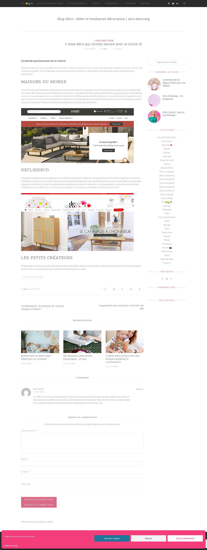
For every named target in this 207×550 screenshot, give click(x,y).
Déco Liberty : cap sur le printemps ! (173, 114)
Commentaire (29, 431)
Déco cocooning (166, 175)
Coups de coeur (167, 160)
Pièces (95, 3)
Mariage (167, 225)
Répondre (140, 389)
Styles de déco (76, 3)
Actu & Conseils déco (50, 3)
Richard (38, 389)
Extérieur (167, 206)
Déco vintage (167, 198)
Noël (167, 229)
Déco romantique (167, 187)
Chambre (167, 156)
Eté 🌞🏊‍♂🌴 (27, 3)
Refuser (148, 538)
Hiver (167, 213)
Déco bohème (167, 168)
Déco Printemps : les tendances (173, 98)
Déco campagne (167, 172)
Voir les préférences (185, 538)
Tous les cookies (112, 538)
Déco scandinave (167, 191)
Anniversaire (166, 141)
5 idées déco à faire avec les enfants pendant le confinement (122, 359)
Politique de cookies (11, 545)
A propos (130, 3)
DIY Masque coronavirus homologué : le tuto (77, 357)
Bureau (167, 153)
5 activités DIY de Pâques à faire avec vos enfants (174, 83)
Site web (26, 484)
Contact (145, 3)
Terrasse (167, 263)
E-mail (25, 471)
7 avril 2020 (38, 392)
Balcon (167, 149)
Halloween (167, 210)
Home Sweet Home (104, 41)
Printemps (167, 244)
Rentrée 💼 (167, 248)
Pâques (166, 236)
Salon (167, 255)
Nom (24, 459)
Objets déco (167, 232)
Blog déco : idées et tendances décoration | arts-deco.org (103, 19)
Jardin (167, 221)
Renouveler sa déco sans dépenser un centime (36, 357)
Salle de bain (166, 251)
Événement (111, 3)
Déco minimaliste (167, 183)
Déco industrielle (167, 179)
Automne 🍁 (166, 145)
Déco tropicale (167, 194)
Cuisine (167, 164)
